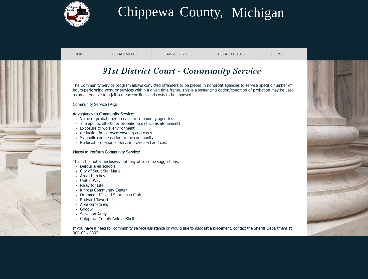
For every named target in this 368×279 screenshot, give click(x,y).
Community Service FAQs (95, 105)
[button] (178, 54)
